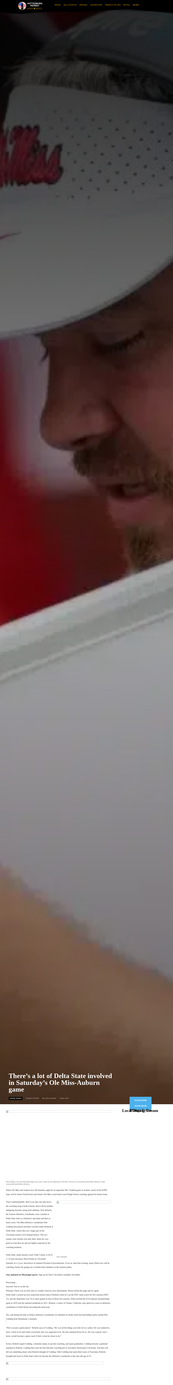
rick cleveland (50, 1098)
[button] (58, 1283)
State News (15, 1098)
